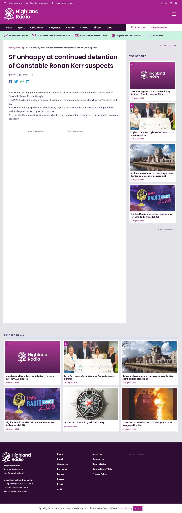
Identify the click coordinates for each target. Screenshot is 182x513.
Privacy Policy (99, 474)
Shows (84, 27)
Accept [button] (138, 508)
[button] (11, 82)
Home (11, 48)
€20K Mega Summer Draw (93, 35)
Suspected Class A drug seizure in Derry (84, 422)
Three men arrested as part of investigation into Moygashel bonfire (147, 424)
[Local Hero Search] (6, 35)
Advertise (97, 454)
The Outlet (157, 35)
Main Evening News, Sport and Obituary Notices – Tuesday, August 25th (150, 93)
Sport (21, 27)
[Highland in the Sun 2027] (113, 35)
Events (70, 27)
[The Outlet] (148, 35)
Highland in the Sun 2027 (129, 35)
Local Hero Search (18, 35)
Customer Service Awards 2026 (54, 35)
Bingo (97, 27)
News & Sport (21, 48)
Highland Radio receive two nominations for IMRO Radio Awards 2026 (151, 215)
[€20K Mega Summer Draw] (76, 35)
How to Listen (99, 464)
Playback (55, 27)
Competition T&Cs (102, 469)
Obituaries (37, 27)
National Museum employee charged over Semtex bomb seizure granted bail (152, 175)
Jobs (109, 27)
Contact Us (98, 459)
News (9, 27)
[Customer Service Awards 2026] (34, 35)
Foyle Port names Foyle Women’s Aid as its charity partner (152, 134)
